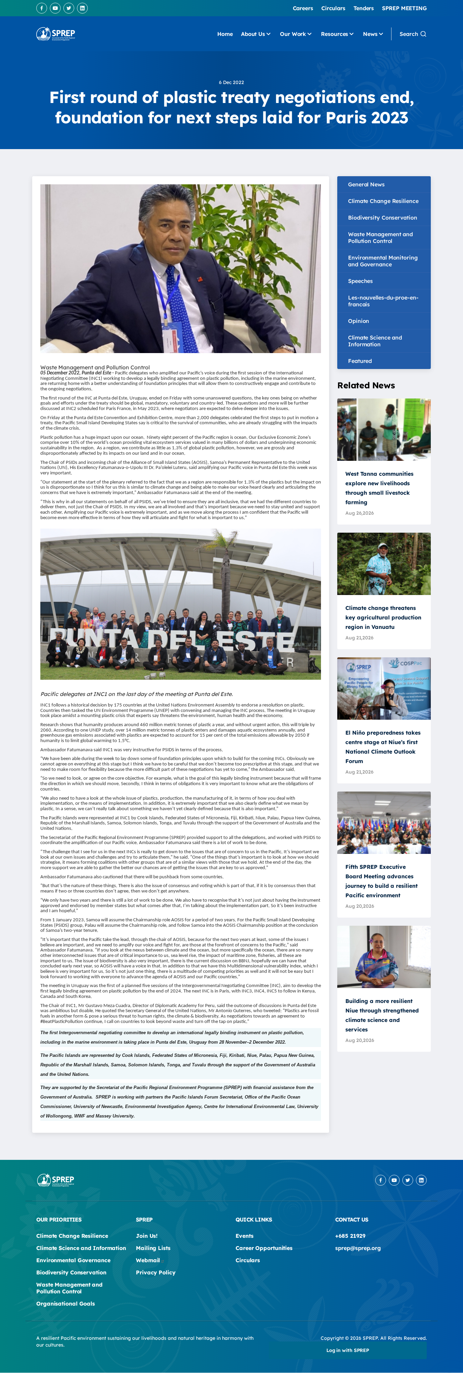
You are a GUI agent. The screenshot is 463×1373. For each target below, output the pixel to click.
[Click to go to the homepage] (55, 34)
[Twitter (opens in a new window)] (68, 8)
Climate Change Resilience (383, 201)
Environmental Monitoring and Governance (383, 261)
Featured (360, 360)
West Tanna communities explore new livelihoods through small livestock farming (379, 488)
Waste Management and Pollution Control (380, 237)
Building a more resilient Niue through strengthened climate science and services (382, 1015)
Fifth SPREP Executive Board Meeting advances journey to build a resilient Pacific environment (381, 881)
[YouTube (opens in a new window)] (55, 8)
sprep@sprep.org (358, 1248)
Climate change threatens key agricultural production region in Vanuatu (383, 617)
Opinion (358, 320)
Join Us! (147, 1235)
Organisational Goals (65, 1303)
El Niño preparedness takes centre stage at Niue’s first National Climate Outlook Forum (383, 746)
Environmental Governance (73, 1260)
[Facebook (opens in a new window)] (41, 8)
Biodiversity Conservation (382, 217)
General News (366, 184)
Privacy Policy (156, 1272)
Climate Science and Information (375, 341)
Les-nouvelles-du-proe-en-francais (383, 301)
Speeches (360, 281)
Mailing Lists (153, 1248)
